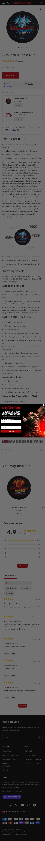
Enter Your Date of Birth (7, 425)
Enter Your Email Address (7, 419)
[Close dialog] (43, 405)
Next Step (11, 431)
